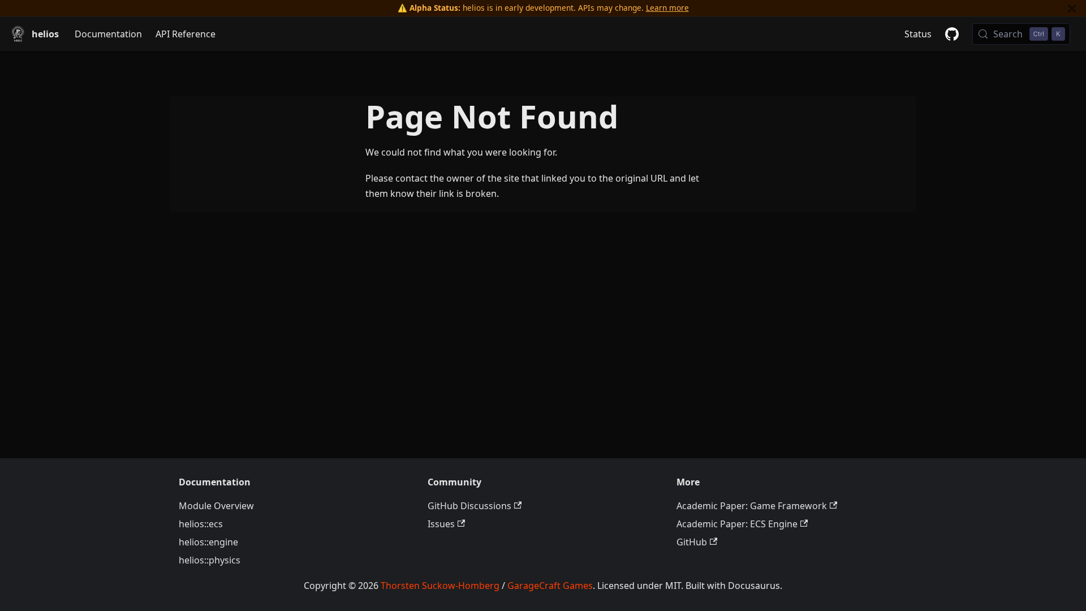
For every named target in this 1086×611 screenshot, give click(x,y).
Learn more (667, 7)
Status (918, 34)
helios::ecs (201, 524)
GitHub (691, 542)
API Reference (186, 34)
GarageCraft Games (550, 585)
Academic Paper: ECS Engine (737, 524)
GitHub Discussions (469, 506)
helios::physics (209, 560)
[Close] (1072, 8)
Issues (441, 524)
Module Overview (216, 506)
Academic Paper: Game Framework (751, 506)
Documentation (108, 34)
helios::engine (208, 542)
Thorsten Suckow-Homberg (440, 585)
